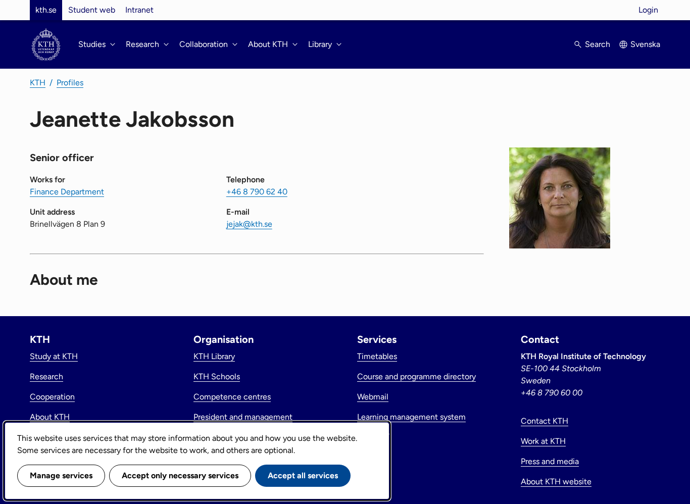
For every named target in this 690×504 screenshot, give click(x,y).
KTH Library (214, 356)
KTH (37, 82)
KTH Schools (216, 376)
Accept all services (303, 475)
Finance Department (67, 191)
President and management (242, 417)
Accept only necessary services (180, 475)
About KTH (50, 417)
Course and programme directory (416, 376)
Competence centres (232, 396)
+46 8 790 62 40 (256, 191)
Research (46, 376)
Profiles (70, 82)
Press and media (550, 461)
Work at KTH (543, 441)
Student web (91, 10)
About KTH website (556, 481)
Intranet (139, 10)
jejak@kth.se (249, 224)
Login (648, 10)
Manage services (61, 475)
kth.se (46, 10)
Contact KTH (544, 421)
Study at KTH (54, 356)
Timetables (377, 356)
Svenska (645, 44)
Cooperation (52, 396)
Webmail (372, 396)
